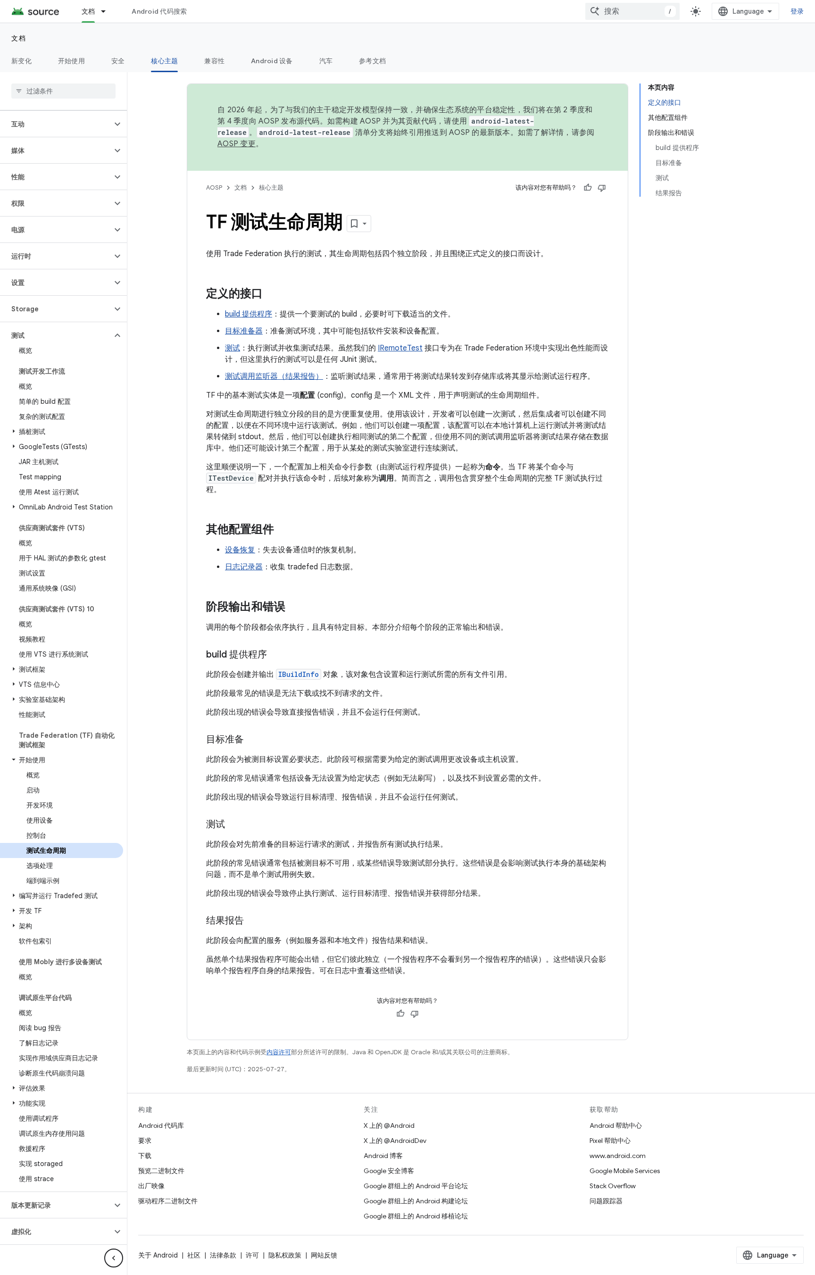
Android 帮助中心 (616, 1125)
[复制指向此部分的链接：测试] (234, 825)
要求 (144, 1140)
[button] (56, 124)
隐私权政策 (284, 1255)
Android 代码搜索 (159, 11)
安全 (118, 61)
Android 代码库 (161, 1125)
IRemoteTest (400, 348)
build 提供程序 (248, 314)
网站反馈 (324, 1255)
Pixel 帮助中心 (610, 1140)
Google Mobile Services (625, 1171)
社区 (193, 1255)
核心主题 (164, 61)
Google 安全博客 (389, 1171)
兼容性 (214, 61)
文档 (88, 11)
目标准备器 (244, 331)
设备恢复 (240, 550)
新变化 (21, 61)
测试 (232, 348)
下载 (144, 1155)
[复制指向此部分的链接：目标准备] (253, 740)
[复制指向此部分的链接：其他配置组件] (283, 530)
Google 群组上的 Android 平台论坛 (416, 1186)
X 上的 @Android (389, 1125)
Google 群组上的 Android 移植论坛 (416, 1216)
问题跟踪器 (606, 1201)
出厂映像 (151, 1186)
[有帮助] (588, 188)
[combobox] (632, 11)
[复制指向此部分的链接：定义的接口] (272, 294)
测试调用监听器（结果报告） (274, 376)
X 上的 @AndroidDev (395, 1140)
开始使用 (71, 61)
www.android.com (618, 1155)
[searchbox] (63, 91)
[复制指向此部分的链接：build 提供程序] (276, 655)
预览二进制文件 (161, 1171)
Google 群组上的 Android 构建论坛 (416, 1201)
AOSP (214, 187)
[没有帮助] (602, 188)
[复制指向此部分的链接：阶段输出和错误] (294, 607)
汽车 (326, 61)
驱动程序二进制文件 (168, 1201)
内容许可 (278, 1052)
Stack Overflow (613, 1186)
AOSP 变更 (236, 144)
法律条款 (223, 1255)
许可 (252, 1255)
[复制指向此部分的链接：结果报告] (253, 921)
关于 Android (158, 1255)
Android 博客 (383, 1155)
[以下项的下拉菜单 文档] (107, 11)
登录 (797, 11)
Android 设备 (272, 61)
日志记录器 (244, 567)
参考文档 (372, 61)
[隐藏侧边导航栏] (113, 1258)
